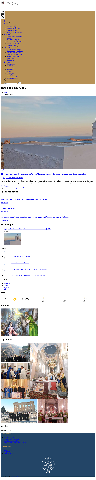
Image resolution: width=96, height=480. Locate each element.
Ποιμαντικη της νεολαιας (15, 51)
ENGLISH (6, 287)
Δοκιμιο (9, 38)
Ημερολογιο (10, 60)
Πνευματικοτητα (12, 27)
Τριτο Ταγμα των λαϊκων (14, 32)
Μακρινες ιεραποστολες (14, 54)
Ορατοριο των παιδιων (14, 49)
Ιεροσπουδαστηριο (13, 40)
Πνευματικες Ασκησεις (14, 53)
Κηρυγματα (10, 58)
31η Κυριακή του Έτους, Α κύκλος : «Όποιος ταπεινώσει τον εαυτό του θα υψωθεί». (43, 174)
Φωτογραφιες (11, 64)
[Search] (19, 83)
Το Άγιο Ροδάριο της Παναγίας (21, 256)
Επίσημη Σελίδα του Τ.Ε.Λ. (12, 437)
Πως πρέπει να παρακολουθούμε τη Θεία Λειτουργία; (28, 275)
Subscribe (10, 69)
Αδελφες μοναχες (12, 30)
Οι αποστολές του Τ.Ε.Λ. (11, 439)
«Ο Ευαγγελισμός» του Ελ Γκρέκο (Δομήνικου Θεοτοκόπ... (29, 269)
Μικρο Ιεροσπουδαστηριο (15, 36)
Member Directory (12, 78)
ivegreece (6, 178)
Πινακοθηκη (10, 66)
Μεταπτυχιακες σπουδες (14, 41)
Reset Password (12, 77)
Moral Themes (15, 476)
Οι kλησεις (7, 34)
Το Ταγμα (6, 23)
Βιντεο (7, 62)
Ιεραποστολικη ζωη (13, 43)
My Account (10, 73)
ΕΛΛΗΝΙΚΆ (7, 283)
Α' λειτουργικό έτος (10, 188)
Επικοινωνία (9, 68)
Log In (9, 71)
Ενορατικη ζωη (11, 45)
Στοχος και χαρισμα (13, 25)
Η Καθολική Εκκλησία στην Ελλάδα (15, 443)
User (5, 450)
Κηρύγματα (4, 170)
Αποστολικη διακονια (10, 47)
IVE (5, 289)
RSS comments (8, 453)
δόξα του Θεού (22, 188)
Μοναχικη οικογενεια (13, 28)
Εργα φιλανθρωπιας (13, 56)
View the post (5, 186)
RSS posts (7, 452)
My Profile (10, 75)
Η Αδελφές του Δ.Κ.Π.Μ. (11, 441)
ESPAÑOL (7, 285)
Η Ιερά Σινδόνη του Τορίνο (20, 263)
